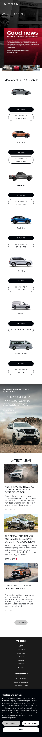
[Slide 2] (25, 68)
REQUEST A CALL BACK (21, 330)
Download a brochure (21, 117)
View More (21, 622)
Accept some (30, 723)
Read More (10, 410)
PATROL (21, 657)
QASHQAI (21, 653)
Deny (21, 730)
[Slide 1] (16, 68)
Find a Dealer (21, 678)
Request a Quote (21, 685)
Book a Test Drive (21, 682)
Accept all (11, 723)
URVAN (21, 667)
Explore (21, 109)
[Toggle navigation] (37, 4)
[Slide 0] (7, 68)
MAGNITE (21, 649)
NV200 (21, 664)
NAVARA (21, 660)
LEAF (21, 646)
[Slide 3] (35, 68)
